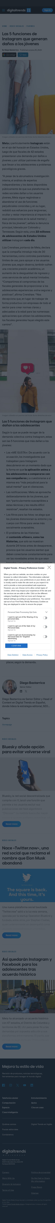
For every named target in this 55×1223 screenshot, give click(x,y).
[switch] (45, 618)
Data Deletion (13, 655)
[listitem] (27, 612)
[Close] (50, 568)
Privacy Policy (42, 655)
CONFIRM (16, 646)
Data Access (27, 655)
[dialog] (27, 611)
